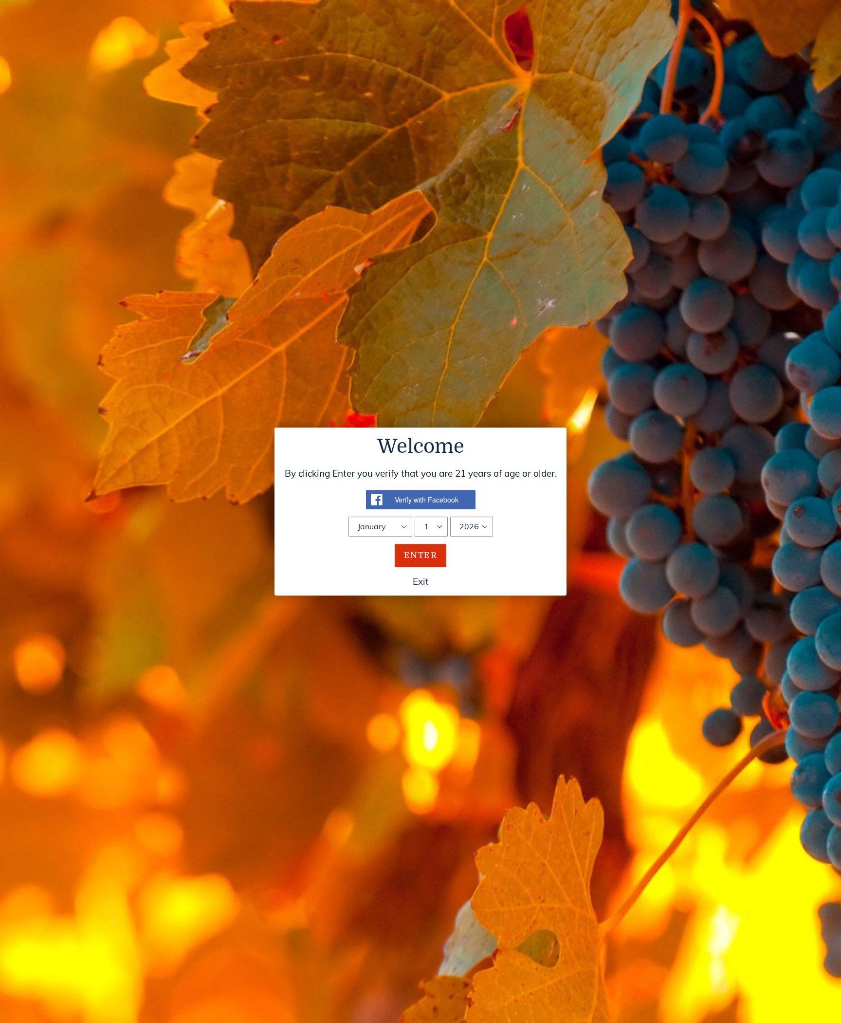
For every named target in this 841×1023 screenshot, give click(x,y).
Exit (421, 581)
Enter (420, 555)
